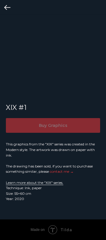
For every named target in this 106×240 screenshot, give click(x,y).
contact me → (62, 171)
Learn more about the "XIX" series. (34, 182)
